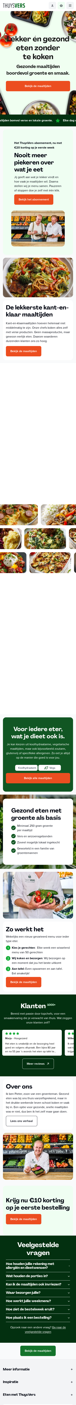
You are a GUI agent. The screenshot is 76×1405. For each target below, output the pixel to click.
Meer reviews (36, 1064)
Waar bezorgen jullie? (23, 1292)
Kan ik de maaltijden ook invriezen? (33, 1284)
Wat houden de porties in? (27, 1276)
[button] (26, 768)
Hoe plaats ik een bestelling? (28, 1317)
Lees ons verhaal (21, 1121)
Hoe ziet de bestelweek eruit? (30, 1309)
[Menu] (70, 5)
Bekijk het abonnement (34, 199)
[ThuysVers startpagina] (14, 5)
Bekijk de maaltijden (38, 86)
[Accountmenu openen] (52, 5)
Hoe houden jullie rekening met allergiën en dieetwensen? (30, 1266)
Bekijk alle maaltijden (38, 778)
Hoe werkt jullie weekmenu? (28, 1301)
